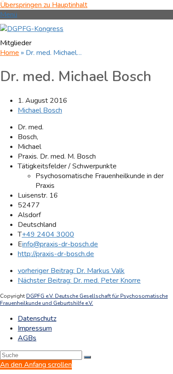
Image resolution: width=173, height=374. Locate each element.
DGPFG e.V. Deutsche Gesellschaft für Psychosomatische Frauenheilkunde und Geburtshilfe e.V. (84, 299)
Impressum (35, 328)
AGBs (27, 338)
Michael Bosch (40, 110)
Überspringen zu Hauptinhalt (43, 5)
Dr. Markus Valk (71, 271)
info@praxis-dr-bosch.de (60, 244)
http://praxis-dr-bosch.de (56, 254)
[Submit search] (87, 357)
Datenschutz (37, 318)
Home (9, 53)
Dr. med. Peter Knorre (79, 280)
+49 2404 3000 (48, 234)
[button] (8, 14)
